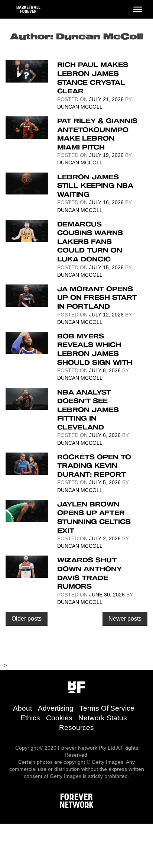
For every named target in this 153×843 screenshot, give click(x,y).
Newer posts (124, 618)
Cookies (59, 718)
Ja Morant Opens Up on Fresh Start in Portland (97, 297)
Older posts (27, 618)
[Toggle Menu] (137, 9)
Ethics (30, 718)
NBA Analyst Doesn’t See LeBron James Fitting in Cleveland (88, 409)
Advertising (56, 708)
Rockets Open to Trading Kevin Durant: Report (94, 465)
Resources (76, 727)
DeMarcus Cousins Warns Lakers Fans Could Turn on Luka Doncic (90, 241)
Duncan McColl (79, 107)
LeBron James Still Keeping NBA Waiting (95, 185)
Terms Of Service (106, 708)
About (22, 708)
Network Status (102, 718)
